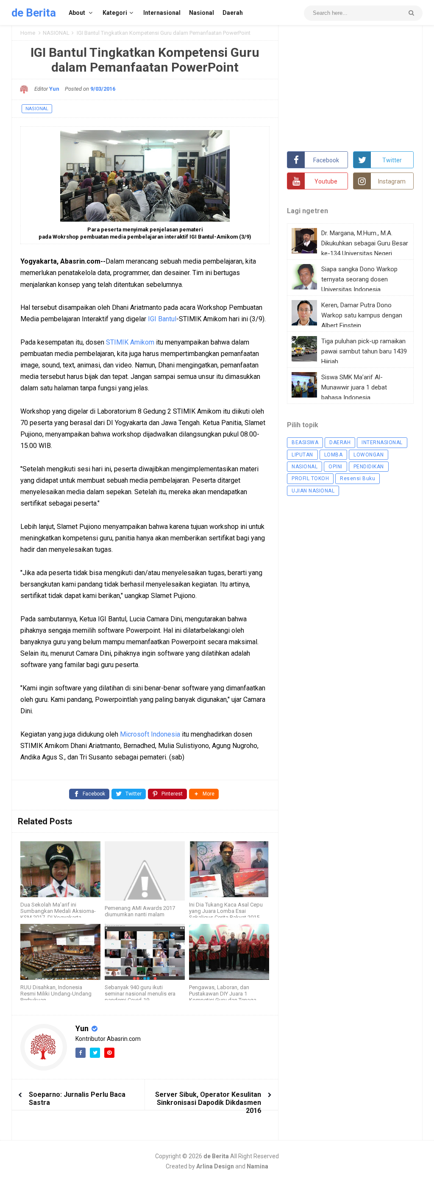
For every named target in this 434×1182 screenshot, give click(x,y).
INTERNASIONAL (382, 442)
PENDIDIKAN (368, 467)
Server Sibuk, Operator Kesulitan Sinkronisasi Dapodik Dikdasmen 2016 (208, 1102)
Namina (257, 1166)
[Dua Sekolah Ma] (60, 869)
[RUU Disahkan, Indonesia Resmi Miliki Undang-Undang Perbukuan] (60, 952)
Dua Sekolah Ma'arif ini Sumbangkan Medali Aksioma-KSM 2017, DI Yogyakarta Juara (58, 914)
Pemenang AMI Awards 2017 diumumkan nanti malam (140, 911)
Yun (82, 1028)
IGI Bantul (162, 319)
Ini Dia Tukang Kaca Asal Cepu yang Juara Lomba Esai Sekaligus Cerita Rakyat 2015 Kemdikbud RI (226, 914)
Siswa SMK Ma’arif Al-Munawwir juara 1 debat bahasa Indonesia (354, 387)
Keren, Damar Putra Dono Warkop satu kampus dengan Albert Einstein (361, 315)
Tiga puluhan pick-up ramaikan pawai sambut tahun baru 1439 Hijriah (364, 351)
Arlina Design (215, 1166)
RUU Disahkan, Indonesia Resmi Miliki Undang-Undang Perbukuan (56, 993)
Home (27, 33)
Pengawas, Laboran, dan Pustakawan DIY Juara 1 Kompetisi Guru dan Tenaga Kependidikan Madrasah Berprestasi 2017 (222, 1000)
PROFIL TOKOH (310, 478)
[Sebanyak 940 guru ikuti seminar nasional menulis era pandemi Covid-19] (145, 952)
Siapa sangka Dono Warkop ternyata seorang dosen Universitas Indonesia (359, 279)
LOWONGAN (368, 455)
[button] (204, 794)
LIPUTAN (302, 455)
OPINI (335, 467)
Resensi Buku (357, 478)
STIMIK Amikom (130, 342)
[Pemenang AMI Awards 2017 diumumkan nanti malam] (145, 871)
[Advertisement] (350, 87)
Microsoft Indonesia (150, 734)
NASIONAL (56, 33)
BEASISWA (305, 442)
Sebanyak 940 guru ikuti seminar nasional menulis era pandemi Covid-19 (140, 993)
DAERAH (340, 442)
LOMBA (333, 455)
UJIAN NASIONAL (313, 491)
